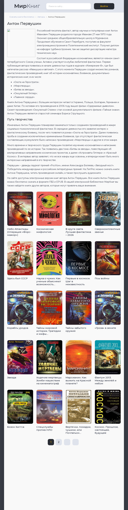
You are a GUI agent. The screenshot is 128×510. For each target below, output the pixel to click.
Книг (27, 6)
